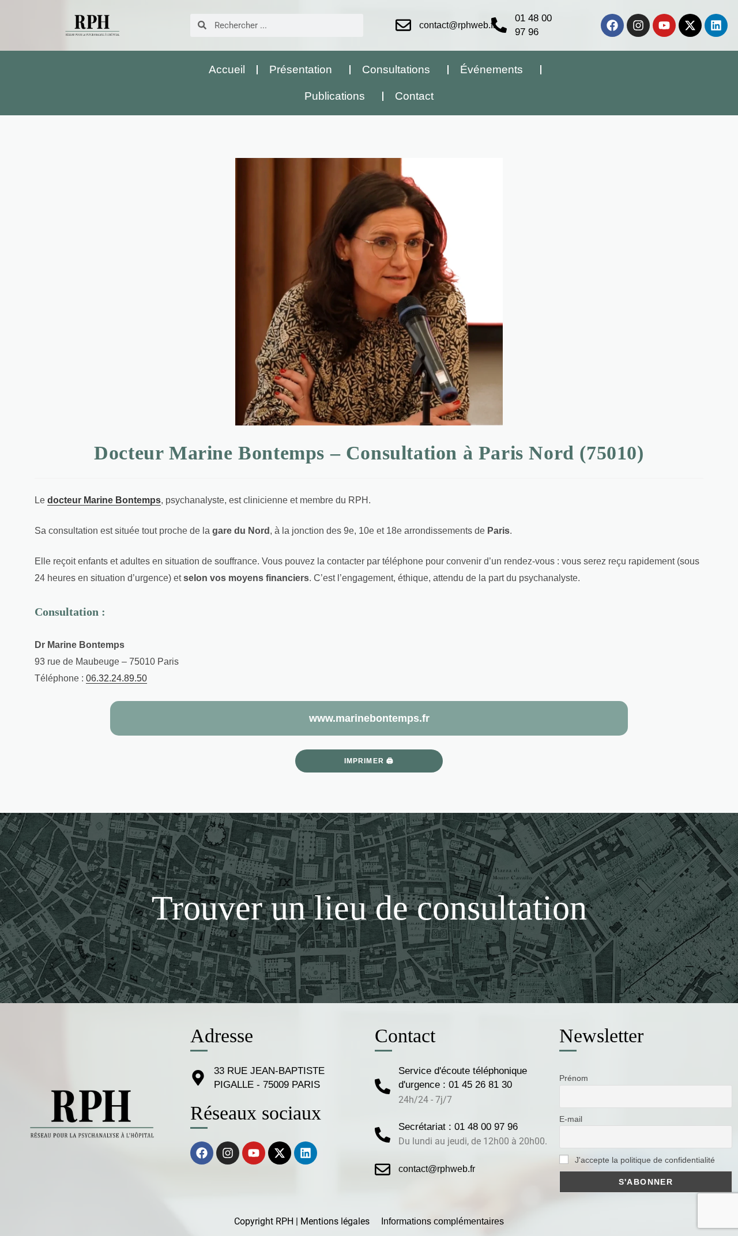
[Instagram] (638, 25)
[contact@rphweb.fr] (403, 25)
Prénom (573, 1078)
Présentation (300, 69)
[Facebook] (612, 25)
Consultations (396, 69)
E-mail (570, 1119)
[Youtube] (664, 25)
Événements (491, 69)
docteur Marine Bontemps (104, 500)
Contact (414, 96)
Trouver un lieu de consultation (369, 908)
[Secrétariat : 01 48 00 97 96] (382, 1135)
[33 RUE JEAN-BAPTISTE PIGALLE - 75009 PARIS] (198, 1078)
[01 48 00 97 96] (499, 25)
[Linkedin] (716, 25)
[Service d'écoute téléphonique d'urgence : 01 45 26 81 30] (382, 1086)
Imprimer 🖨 (369, 761)
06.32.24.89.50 (116, 678)
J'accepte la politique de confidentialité (644, 1160)
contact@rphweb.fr (457, 25)
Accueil (227, 69)
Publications (334, 96)
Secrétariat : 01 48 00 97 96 (458, 1126)
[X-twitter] (690, 25)
